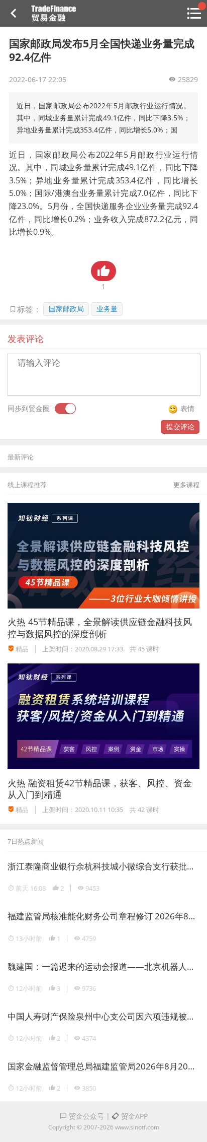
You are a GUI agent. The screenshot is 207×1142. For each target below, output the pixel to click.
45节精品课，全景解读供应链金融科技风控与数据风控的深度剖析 (100, 627)
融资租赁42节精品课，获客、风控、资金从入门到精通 (100, 788)
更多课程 (186, 484)
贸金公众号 (85, 1116)
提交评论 (180, 426)
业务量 (107, 308)
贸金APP (133, 1116)
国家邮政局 (66, 308)
